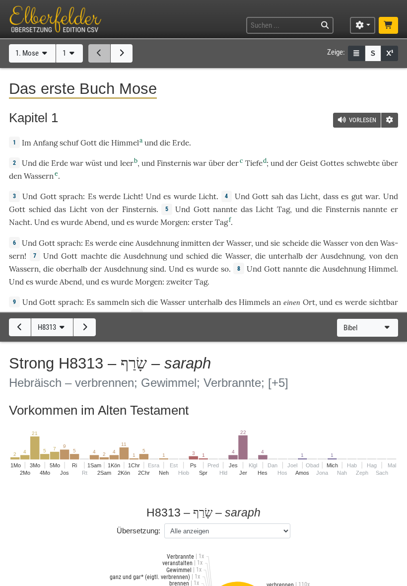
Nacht (19, 222)
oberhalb (71, 269)
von (97, 209)
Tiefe (254, 163)
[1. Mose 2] (122, 53)
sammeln (113, 302)
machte (94, 256)
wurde (185, 196)
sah (277, 196)
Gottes (332, 163)
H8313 (48, 327)
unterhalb (286, 256)
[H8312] (20, 327)
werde (110, 196)
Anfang (45, 142)
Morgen (174, 222)
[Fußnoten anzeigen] (389, 53)
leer (127, 163)
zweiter (179, 282)
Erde (180, 142)
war (76, 163)
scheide (295, 243)
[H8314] (84, 327)
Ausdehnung (157, 243)
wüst (93, 163)
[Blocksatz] (356, 53)
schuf (69, 142)
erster (202, 222)
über (216, 163)
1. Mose (27, 53)
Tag (283, 209)
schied (40, 209)
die (260, 256)
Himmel (125, 142)
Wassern (39, 176)
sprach (71, 196)
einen (291, 302)
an (276, 302)
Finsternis (174, 163)
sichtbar (383, 302)
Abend (96, 222)
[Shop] (388, 25)
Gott (88, 142)
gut (357, 196)
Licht (132, 196)
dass (331, 196)
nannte (225, 209)
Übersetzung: (138, 530)
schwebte (363, 163)
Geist (309, 163)
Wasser (238, 243)
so (225, 269)
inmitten (195, 243)
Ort (309, 302)
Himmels (254, 302)
